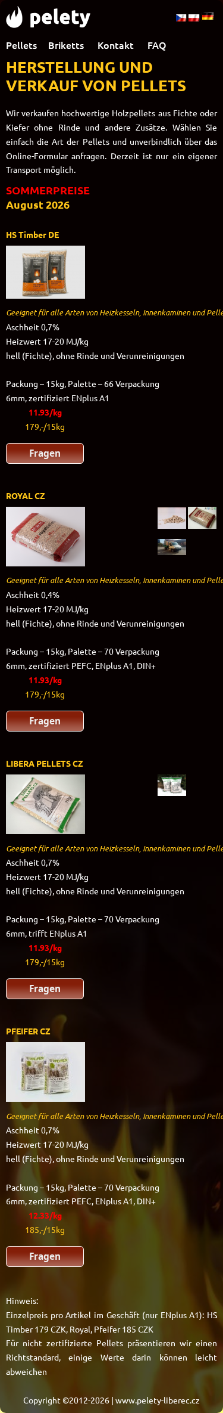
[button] (45, 453)
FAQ (157, 44)
